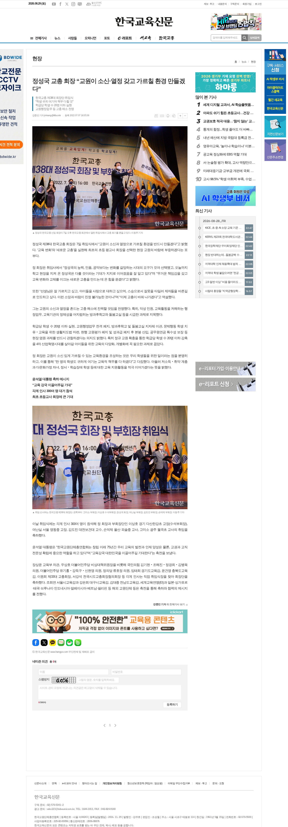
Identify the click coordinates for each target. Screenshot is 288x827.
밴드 (77, 642)
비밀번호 (117, 671)
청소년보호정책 (144, 783)
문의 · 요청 (218, 783)
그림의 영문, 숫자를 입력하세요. (96, 679)
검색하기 (244, 37)
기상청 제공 (95, 5)
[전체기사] (38, 38)
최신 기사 (203, 210)
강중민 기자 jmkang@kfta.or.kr (46, 115)
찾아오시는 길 (89, 783)
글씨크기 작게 (185, 115)
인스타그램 (73, 4)
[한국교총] (166, 38)
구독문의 (234, 4)
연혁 (54, 783)
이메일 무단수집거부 (179, 783)
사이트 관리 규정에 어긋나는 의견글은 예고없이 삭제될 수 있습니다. (79, 687)
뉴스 (244, 61)
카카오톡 (52, 642)
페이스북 (60, 4)
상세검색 (255, 37)
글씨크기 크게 (180, 115)
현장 (253, 61)
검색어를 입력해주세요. (225, 37)
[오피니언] (90, 38)
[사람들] (72, 38)
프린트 (168, 116)
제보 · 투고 (209, 4)
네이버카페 (69, 642)
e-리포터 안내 (69, 783)
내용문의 (222, 4)
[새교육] (145, 38)
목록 (156, 116)
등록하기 (172, 704)
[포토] (107, 38)
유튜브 (54, 4)
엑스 (67, 4)
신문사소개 (40, 783)
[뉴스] (57, 38)
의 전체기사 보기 (169, 604)
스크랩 (174, 116)
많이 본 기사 (205, 97)
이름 (42, 671)
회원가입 (247, 4)
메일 (162, 116)
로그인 (258, 4)
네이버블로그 (80, 4)
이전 (104, 725)
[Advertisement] (51, 19)
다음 (115, 725)
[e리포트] (125, 38)
